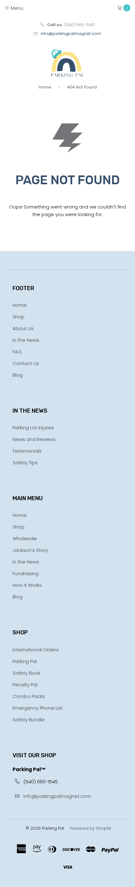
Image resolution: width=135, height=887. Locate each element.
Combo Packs (29, 696)
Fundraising (26, 573)
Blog (18, 375)
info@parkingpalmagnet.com (71, 33)
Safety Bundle (29, 719)
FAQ (17, 351)
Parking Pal (25, 661)
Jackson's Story (30, 550)
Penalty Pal (25, 684)
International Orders (36, 649)
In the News (26, 340)
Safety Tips (25, 462)
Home (45, 87)
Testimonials (27, 451)
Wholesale (25, 538)
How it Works (27, 585)
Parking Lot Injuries (33, 427)
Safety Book (26, 673)
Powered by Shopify (90, 828)
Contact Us (26, 363)
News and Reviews (34, 439)
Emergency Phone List (38, 708)
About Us (23, 328)
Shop (18, 316)
